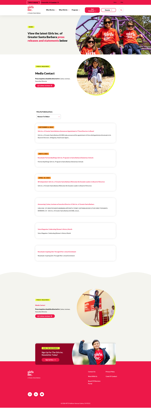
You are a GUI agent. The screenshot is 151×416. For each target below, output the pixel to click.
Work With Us (92, 376)
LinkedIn (36, 394)
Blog (122, 2)
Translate (54, 2)
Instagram (30, 394)
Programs (75, 10)
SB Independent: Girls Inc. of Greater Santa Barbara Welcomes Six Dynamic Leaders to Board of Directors (71, 182)
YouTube (42, 394)
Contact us (91, 372)
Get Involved (91, 10)
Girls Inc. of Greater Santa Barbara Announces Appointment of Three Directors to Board (66, 131)
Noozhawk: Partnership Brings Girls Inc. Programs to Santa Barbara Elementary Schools (65, 158)
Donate (107, 10)
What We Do (63, 10)
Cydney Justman (44, 85)
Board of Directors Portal (94, 382)
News (115, 2)
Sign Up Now (49, 360)
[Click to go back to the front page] (36, 10)
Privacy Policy (110, 372)
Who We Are (50, 10)
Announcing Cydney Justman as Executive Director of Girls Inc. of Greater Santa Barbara (66, 204)
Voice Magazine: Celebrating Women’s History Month (55, 229)
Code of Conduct (111, 376)
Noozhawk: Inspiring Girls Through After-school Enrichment (57, 252)
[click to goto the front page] (34, 374)
